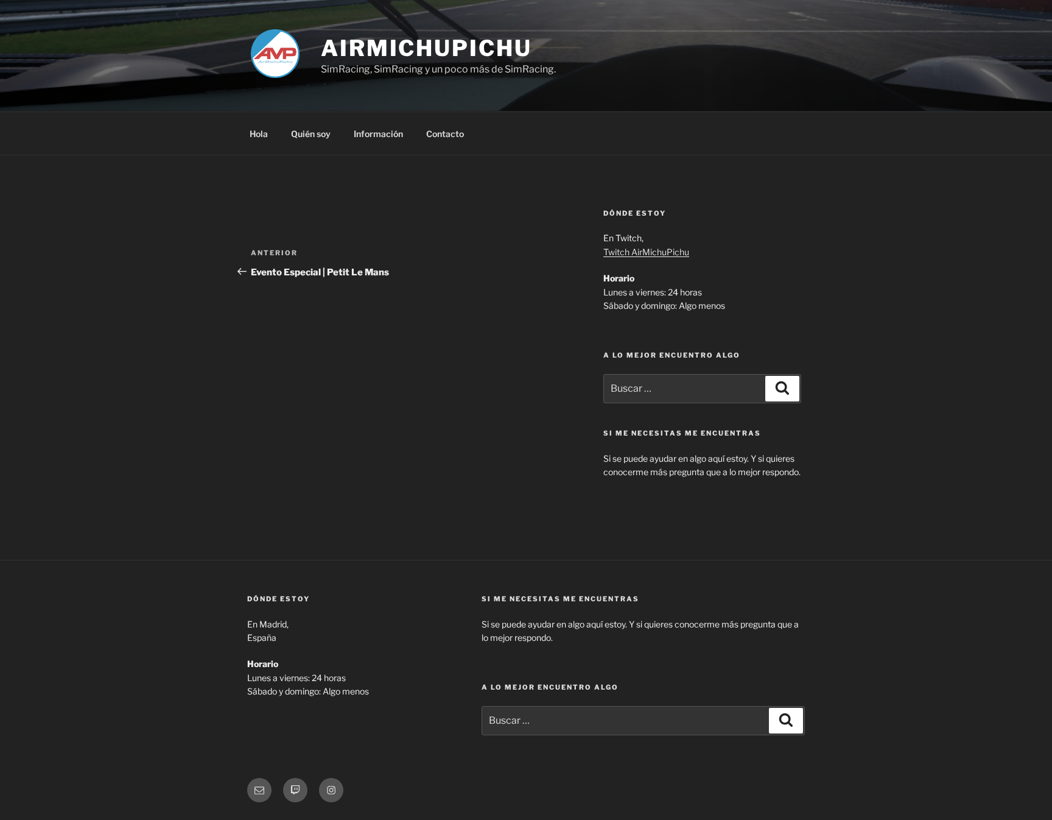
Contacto (445, 134)
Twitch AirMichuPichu (646, 252)
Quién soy (311, 134)
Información (378, 134)
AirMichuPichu (426, 48)
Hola (259, 134)
